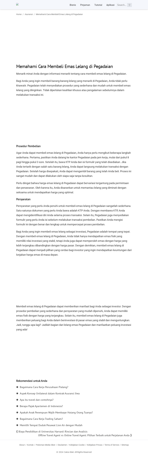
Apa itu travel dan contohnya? (36, 399)
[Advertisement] (40, 39)
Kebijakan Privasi (94, 445)
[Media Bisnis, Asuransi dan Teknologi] (23, 5)
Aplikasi (110, 5)
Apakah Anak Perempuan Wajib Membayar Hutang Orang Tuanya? (56, 412)
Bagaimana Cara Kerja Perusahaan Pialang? (44, 387)
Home (19, 14)
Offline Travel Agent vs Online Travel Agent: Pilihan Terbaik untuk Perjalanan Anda (84, 435)
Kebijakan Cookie (77, 445)
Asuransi (29, 14)
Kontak (30, 445)
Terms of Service (111, 445)
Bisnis (73, 5)
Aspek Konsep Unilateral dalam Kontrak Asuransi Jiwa (50, 393)
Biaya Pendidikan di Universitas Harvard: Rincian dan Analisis (52, 431)
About (22, 445)
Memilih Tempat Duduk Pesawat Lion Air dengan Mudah (51, 425)
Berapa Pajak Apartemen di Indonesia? (41, 406)
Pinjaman (85, 5)
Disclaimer (62, 445)
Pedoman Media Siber (45, 445)
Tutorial (98, 5)
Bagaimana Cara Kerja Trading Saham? (41, 418)
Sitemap (125, 445)
